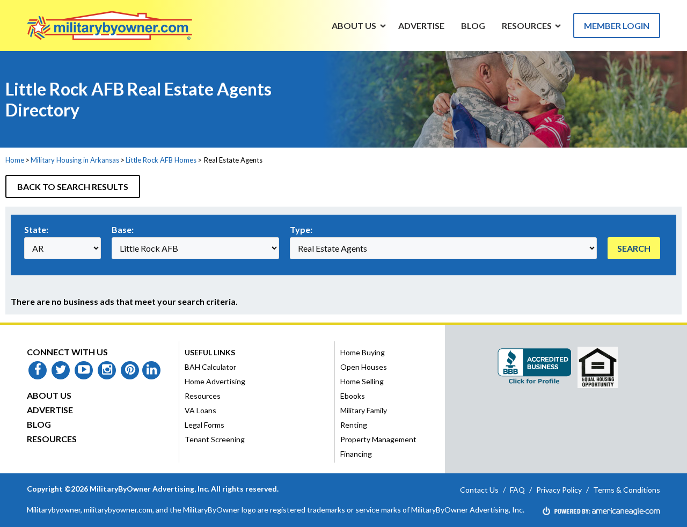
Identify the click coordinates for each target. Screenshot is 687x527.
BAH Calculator (210, 366)
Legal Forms (204, 424)
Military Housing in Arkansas (75, 160)
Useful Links (210, 352)
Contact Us (479, 489)
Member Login (616, 25)
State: (36, 229)
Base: (123, 229)
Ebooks (352, 395)
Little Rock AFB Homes (161, 160)
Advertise (50, 410)
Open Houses (363, 366)
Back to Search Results (72, 186)
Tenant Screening (215, 439)
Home (14, 160)
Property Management (378, 439)
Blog (39, 424)
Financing (356, 453)
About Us (49, 395)
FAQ (517, 489)
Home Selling (362, 381)
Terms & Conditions (626, 489)
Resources (52, 439)
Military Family (363, 410)
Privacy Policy (559, 489)
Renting (353, 424)
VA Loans (200, 410)
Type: (301, 229)
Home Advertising (215, 381)
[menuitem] (354, 25)
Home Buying (362, 352)
